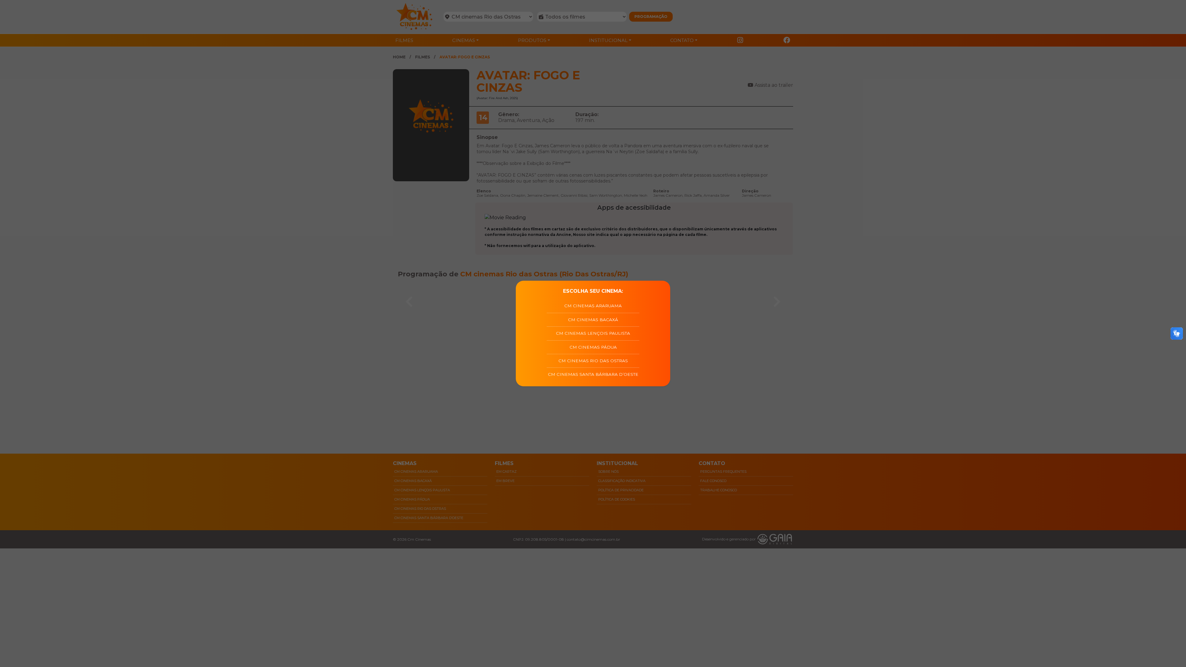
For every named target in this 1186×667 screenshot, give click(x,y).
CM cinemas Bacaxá (593, 319)
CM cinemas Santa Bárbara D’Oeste (593, 374)
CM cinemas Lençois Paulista (593, 333)
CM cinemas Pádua (593, 347)
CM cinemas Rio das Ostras (593, 360)
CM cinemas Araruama (593, 305)
